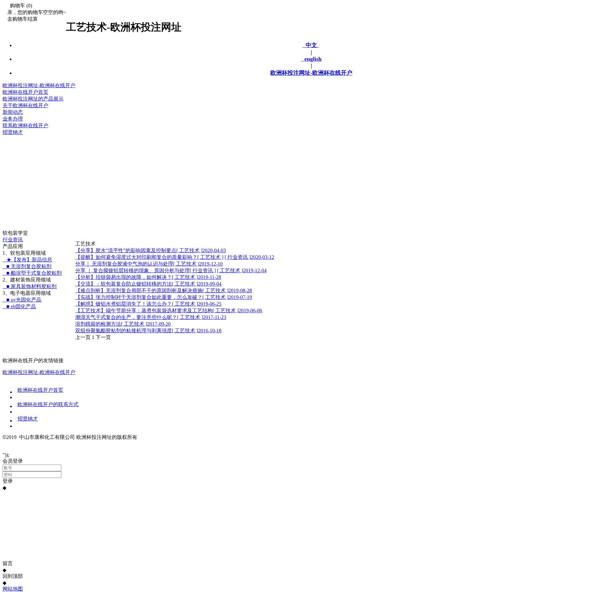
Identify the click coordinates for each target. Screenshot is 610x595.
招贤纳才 (27, 418)
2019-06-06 (250, 310)
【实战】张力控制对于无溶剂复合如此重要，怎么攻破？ (138, 297)
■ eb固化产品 (19, 306)
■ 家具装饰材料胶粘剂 (30, 286)
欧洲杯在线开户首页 (40, 390)
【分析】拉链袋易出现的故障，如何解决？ (123, 277)
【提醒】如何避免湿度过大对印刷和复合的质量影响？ (136, 257)
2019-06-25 (209, 304)
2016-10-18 (209, 330)
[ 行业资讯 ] (238, 257)
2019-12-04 (255, 270)
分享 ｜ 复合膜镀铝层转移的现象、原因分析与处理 (132, 270)
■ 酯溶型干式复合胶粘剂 (32, 273)
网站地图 (13, 589)
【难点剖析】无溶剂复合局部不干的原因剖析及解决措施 (138, 290)
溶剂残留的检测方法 (98, 324)
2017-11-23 (214, 317)
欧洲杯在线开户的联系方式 (47, 404)
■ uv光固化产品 (22, 299)
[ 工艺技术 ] (189, 250)
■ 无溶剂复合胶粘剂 (27, 266)
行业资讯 (13, 239)
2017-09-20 (159, 324)
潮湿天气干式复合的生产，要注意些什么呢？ (126, 317)
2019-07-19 (240, 297)
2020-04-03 (214, 250)
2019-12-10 (211, 263)
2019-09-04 (209, 284)
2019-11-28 (209, 277)
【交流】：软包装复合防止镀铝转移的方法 (123, 284)
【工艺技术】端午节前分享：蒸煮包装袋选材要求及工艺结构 (144, 310)
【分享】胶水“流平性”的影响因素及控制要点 (125, 250)
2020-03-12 (262, 257)
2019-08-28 (240, 290)
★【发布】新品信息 (27, 259)
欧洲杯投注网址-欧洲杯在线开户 (311, 73)
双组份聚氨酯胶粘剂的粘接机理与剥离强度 (123, 330)
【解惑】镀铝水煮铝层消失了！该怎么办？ (123, 304)
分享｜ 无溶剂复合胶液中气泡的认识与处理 (124, 263)
